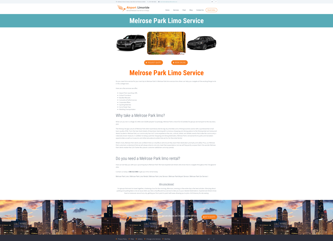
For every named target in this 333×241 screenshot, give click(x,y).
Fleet (184, 10)
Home (167, 10)
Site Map (167, 239)
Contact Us (200, 10)
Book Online (211, 10)
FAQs (132, 239)
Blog (191, 10)
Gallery (140, 239)
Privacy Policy (122, 239)
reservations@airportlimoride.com (168, 2)
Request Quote (154, 62)
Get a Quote (210, 217)
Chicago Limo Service (153, 239)
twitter (212, 1)
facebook (216, 1)
